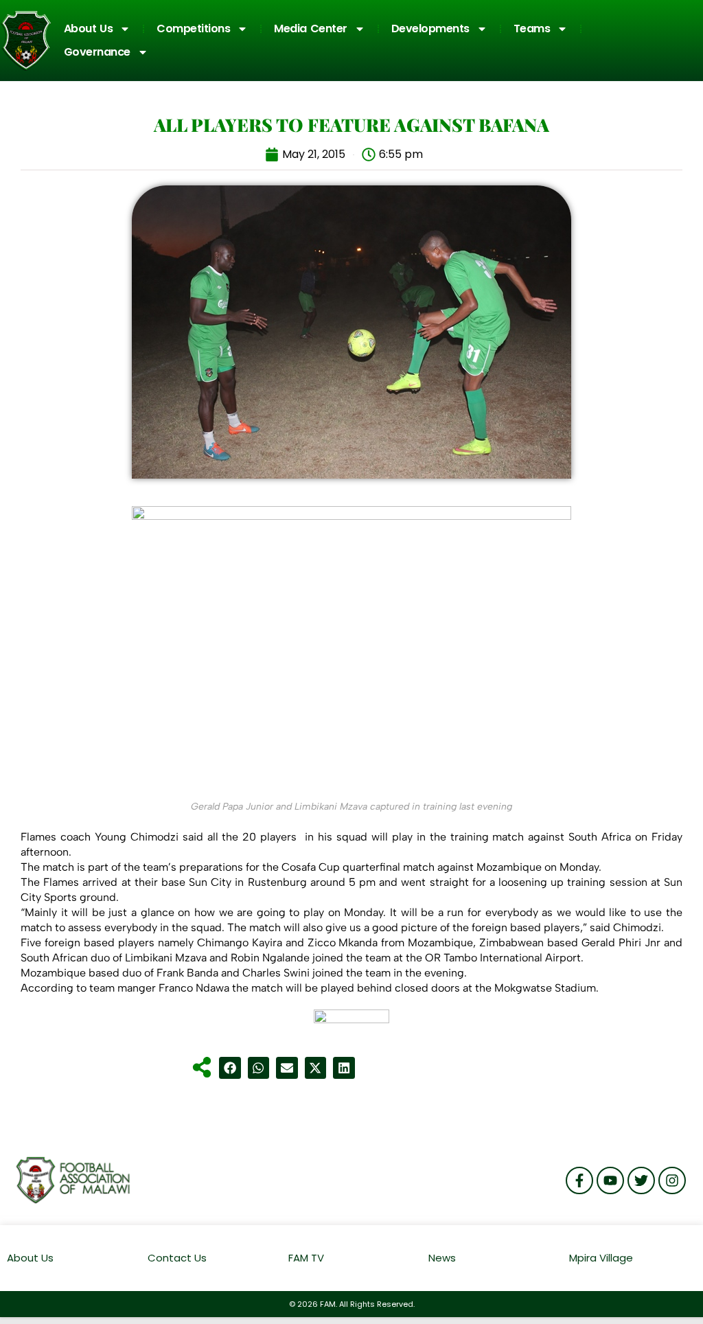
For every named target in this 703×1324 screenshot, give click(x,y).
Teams (532, 28)
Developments (430, 28)
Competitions (193, 28)
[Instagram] (672, 1180)
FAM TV (306, 1258)
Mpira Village (601, 1258)
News (442, 1258)
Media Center (310, 28)
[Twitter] (641, 1180)
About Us (88, 28)
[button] (230, 1068)
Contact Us (177, 1258)
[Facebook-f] (579, 1180)
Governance (97, 52)
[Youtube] (610, 1180)
